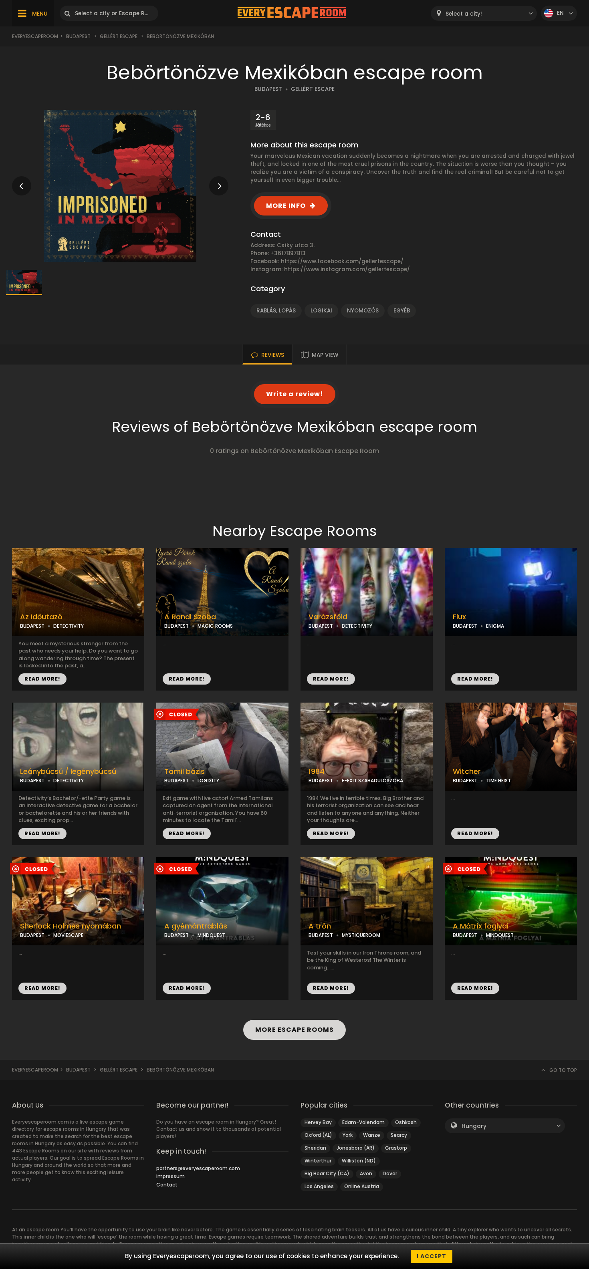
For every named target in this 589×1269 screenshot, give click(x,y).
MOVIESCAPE (68, 935)
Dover (390, 1173)
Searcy (399, 1135)
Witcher (467, 771)
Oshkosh (406, 1122)
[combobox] (484, 13)
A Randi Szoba (190, 616)
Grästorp (396, 1147)
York (348, 1135)
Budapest (78, 36)
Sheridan (315, 1147)
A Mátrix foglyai (480, 926)
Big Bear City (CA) (327, 1173)
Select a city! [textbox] (464, 14)
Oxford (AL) (318, 1135)
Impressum (170, 1176)
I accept (431, 1256)
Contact (167, 1184)
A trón (320, 926)
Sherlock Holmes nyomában (70, 926)
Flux (459, 616)
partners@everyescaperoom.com (198, 1168)
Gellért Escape (118, 36)
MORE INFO (286, 205)
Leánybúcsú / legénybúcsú (68, 771)
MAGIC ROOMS (215, 625)
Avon (366, 1173)
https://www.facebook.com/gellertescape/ (342, 261)
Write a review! (294, 394)
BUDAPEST (268, 89)
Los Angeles (319, 1186)
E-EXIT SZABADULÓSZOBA (372, 780)
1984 (317, 771)
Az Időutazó (41, 616)
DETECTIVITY (68, 625)
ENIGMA (495, 625)
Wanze (371, 1135)
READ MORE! (42, 678)
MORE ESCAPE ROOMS (294, 1029)
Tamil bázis (184, 771)
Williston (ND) (359, 1160)
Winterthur (318, 1160)
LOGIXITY (208, 780)
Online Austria (361, 1186)
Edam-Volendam (363, 1122)
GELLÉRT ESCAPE (313, 89)
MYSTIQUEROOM (361, 935)
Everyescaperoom (35, 36)
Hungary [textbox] (474, 1126)
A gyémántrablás (195, 926)
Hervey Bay (318, 1122)
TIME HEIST (498, 780)
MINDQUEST (211, 935)
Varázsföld (328, 616)
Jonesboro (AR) (356, 1147)
